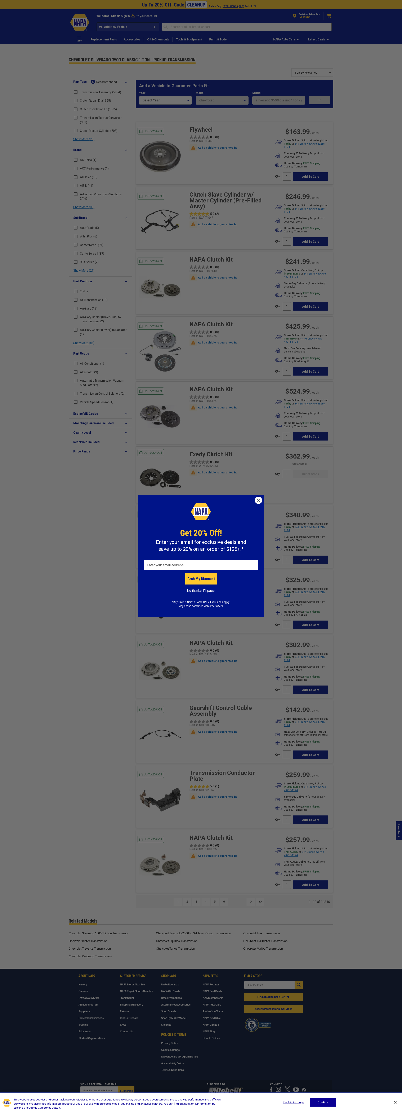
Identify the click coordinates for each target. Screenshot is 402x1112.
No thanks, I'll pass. (201, 591)
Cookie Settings (293, 1102)
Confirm (323, 1102)
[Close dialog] (258, 500)
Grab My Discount (201, 579)
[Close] (395, 1102)
